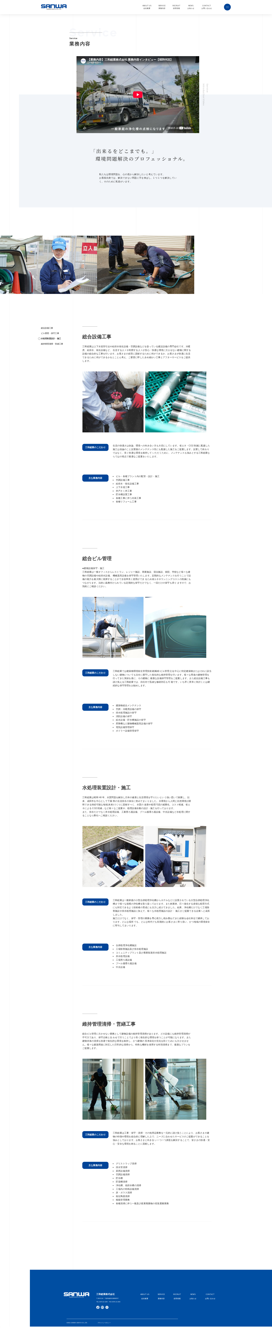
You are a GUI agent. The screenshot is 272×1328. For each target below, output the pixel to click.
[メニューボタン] (227, 7)
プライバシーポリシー (104, 1322)
